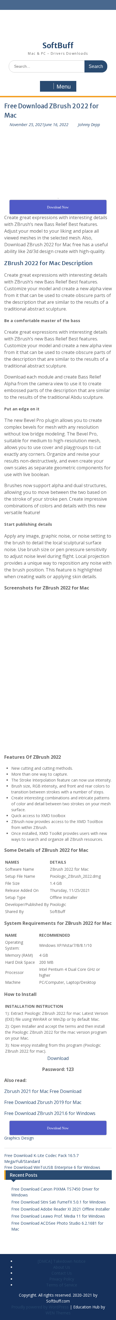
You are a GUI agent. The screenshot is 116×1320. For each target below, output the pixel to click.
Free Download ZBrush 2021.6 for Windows (49, 1113)
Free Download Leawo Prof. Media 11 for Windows (58, 1216)
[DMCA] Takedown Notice (62, 1261)
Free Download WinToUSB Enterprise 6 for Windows (52, 1167)
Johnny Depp (89, 124)
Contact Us (62, 1273)
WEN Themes (58, 1312)
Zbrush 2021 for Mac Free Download (42, 1091)
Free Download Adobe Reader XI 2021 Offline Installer (60, 1209)
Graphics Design (19, 1138)
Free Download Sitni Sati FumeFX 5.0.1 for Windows (58, 1202)
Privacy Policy (61, 1279)
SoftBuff (58, 45)
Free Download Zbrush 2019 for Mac (42, 1102)
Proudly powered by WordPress (40, 1307)
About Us (61, 1267)
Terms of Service (61, 1285)
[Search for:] (58, 66)
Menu (64, 86)
